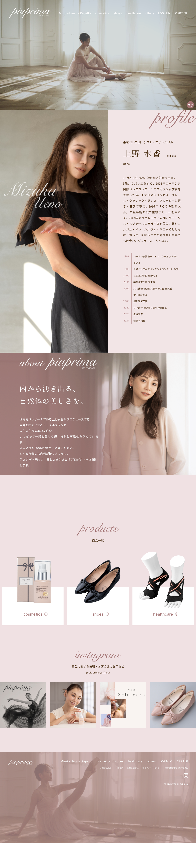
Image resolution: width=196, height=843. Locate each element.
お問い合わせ (106, 768)
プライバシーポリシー (152, 768)
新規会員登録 (133, 768)
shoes (118, 13)
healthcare (134, 13)
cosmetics (102, 13)
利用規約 (119, 768)
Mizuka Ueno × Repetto (75, 13)
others (149, 13)
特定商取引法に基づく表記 (176, 768)
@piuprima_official (98, 672)
